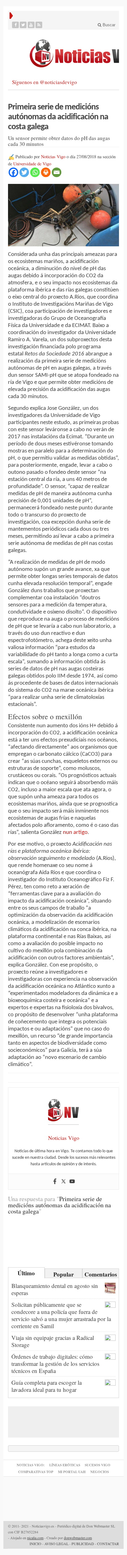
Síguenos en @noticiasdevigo (44, 82)
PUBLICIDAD (83, 1543)
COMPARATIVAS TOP (35, 1471)
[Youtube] (31, 24)
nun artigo (75, 832)
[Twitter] (23, 24)
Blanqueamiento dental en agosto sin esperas (54, 1289)
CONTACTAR (108, 1543)
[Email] (56, 172)
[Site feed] (39, 24)
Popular (63, 1274)
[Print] (46, 172)
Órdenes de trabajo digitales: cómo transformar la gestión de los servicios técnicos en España (55, 1363)
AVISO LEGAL (56, 1543)
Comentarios (100, 1274)
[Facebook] (15, 24)
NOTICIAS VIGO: (31, 1465)
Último (26, 1273)
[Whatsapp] (35, 172)
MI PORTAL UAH (72, 1471)
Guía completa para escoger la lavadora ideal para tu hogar (46, 1386)
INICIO (35, 1543)
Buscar (108, 25)
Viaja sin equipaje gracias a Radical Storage (52, 1341)
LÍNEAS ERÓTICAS (64, 1465)
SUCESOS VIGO (97, 1465)
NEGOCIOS (99, 1471)
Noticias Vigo (53, 156)
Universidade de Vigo (32, 164)
